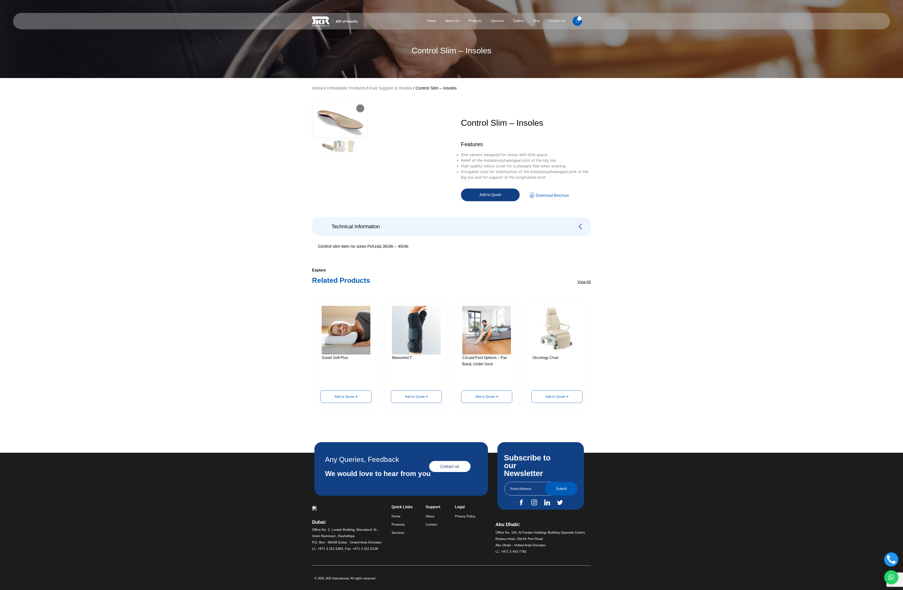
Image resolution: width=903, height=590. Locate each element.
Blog (536, 21)
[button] (891, 577)
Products (475, 21)
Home (431, 21)
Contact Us (557, 21)
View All (584, 282)
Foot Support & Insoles (390, 88)
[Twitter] (560, 502)
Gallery (518, 21)
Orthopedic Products (346, 88)
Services (497, 21)
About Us (452, 21)
